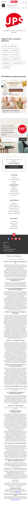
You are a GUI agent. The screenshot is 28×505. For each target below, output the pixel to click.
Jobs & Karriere (14, 223)
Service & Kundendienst (14, 193)
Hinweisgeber (6, 247)
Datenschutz (6, 245)
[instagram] (16, 239)
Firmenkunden (14, 195)
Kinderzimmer (16, 59)
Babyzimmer (6, 59)
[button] (3, 1)
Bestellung (14, 178)
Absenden (22, 139)
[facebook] (9, 239)
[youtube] (19, 239)
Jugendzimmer (6, 63)
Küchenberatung (14, 204)
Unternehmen (14, 221)
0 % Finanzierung (14, 191)
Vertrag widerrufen (14, 184)
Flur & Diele (15, 54)
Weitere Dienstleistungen (14, 211)
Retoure (14, 183)
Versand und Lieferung (14, 179)
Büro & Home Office (18, 63)
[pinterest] (12, 239)
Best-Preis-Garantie (14, 208)
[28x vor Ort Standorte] (22, 2)
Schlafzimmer (15, 50)
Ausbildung (14, 225)
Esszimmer (5, 50)
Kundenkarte (14, 226)
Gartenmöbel (6, 67)
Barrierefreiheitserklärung (9, 249)
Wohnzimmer (13, 46)
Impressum (6, 242)
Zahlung (14, 181)
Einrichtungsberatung (14, 206)
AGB (4, 244)
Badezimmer (6, 54)
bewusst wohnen (14, 228)
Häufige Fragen (14, 190)
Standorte (14, 203)
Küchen (5, 46)
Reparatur (14, 186)
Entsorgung (14, 188)
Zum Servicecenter (14, 167)
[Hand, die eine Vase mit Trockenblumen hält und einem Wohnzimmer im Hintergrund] (14, 105)
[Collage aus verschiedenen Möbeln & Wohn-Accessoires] (14, 87)
